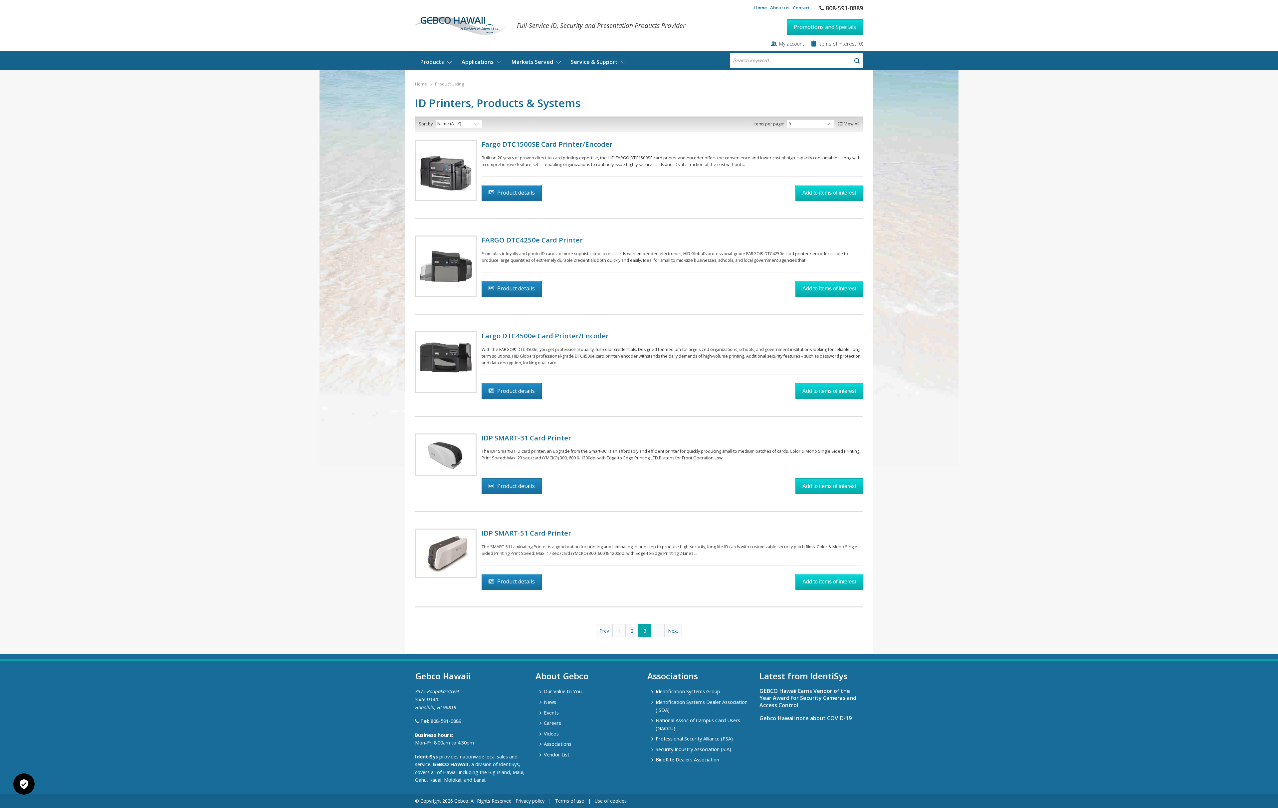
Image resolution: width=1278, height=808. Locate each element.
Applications (478, 62)
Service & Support (594, 62)
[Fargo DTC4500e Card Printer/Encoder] (445, 362)
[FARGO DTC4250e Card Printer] (445, 266)
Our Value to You (563, 691)
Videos (551, 733)
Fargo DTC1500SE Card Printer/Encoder (547, 144)
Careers (552, 723)
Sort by (426, 124)
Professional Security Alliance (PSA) (694, 738)
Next (673, 631)
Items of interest (838, 43)
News (550, 702)
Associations (557, 743)
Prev (604, 631)
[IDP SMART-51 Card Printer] (445, 553)
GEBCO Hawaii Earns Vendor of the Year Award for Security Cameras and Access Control (807, 698)
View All (851, 124)
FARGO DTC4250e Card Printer (532, 239)
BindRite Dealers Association (687, 759)
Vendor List (556, 754)
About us (779, 8)
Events (551, 712)
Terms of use (569, 801)
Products (432, 62)
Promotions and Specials (825, 27)
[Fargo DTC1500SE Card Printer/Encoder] (445, 170)
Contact (801, 8)
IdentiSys (426, 756)
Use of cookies (611, 801)
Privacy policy (530, 801)
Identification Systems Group (688, 691)
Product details (516, 192)
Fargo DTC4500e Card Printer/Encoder (545, 335)
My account (791, 43)
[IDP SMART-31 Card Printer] (445, 455)
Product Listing (449, 84)
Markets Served (532, 62)
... (658, 631)
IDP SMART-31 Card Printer (526, 437)
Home (760, 8)
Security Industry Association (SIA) (693, 749)
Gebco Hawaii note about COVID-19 (805, 718)
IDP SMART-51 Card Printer (526, 533)
